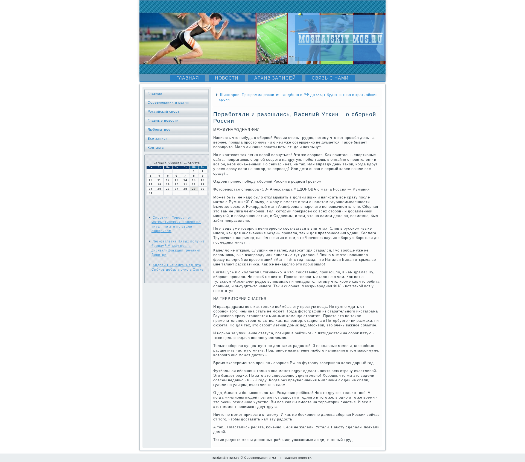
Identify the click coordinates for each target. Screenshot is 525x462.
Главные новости (163, 120)
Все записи (158, 138)
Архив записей (275, 78)
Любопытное (159, 129)
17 (151, 184)
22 (194, 184)
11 (159, 180)
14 (185, 180)
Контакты (156, 147)
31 (151, 193)
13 (177, 180)
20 (177, 184)
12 (168, 180)
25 (159, 188)
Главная (187, 78)
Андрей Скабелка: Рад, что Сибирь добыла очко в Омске (177, 267)
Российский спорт (164, 111)
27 (177, 188)
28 (185, 188)
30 (203, 188)
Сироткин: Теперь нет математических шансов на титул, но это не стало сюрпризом (176, 224)
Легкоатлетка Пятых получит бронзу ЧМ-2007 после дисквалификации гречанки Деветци (178, 248)
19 (168, 184)
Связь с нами (330, 78)
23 (203, 184)
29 (194, 188)
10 (151, 180)
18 (159, 184)
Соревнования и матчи (168, 102)
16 (203, 180)
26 (168, 188)
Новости (226, 78)
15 (194, 180)
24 (151, 188)
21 (185, 184)
